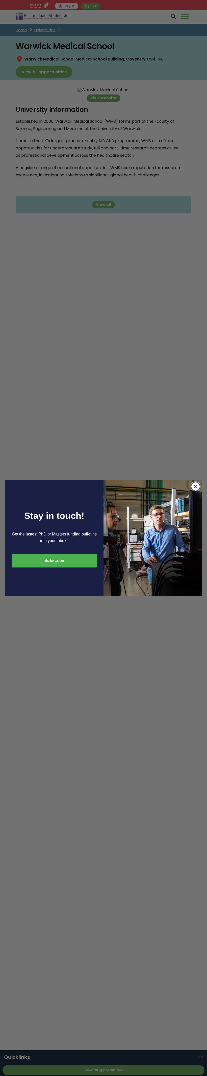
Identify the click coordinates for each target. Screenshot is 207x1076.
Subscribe (54, 560)
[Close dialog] (195, 486)
